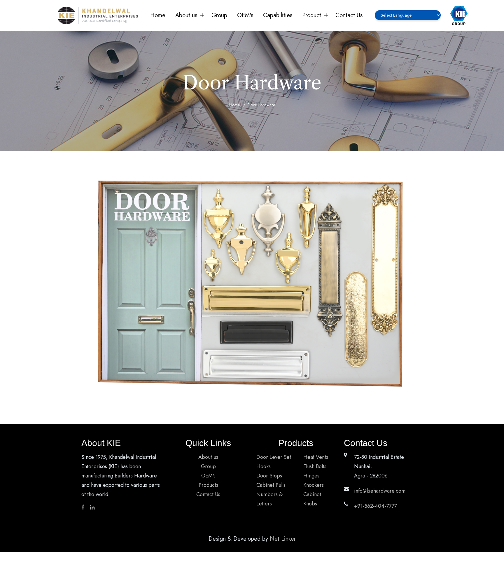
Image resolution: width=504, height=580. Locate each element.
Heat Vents (315, 457)
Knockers (313, 485)
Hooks (263, 466)
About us (186, 15)
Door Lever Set (273, 457)
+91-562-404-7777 (375, 506)
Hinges (311, 475)
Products (208, 485)
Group (219, 15)
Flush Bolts (314, 466)
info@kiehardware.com (379, 491)
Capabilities (277, 15)
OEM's (245, 15)
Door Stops (269, 475)
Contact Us (349, 15)
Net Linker (283, 539)
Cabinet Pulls (271, 485)
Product (311, 15)
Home (157, 15)
